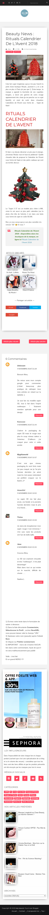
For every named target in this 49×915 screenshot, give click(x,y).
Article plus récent (11, 341)
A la (14, 792)
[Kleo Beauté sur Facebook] (14, 3)
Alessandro (9, 798)
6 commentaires (30, 49)
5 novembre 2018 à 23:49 (27, 520)
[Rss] (40, 778)
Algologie (26, 798)
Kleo (9, 49)
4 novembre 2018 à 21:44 (27, 425)
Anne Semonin (28, 802)
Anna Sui (17, 802)
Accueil (14, 911)
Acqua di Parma (32, 792)
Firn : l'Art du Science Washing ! (30, 859)
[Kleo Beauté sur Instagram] (9, 3)
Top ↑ (43, 911)
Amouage (34, 798)
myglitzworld (22, 454)
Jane (19, 544)
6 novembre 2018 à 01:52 (27, 547)
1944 (6, 792)
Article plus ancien (38, 341)
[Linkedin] (8, 778)
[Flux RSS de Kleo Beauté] (19, 3)
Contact (22, 911)
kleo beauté (20, 908)
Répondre (38, 415)
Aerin (20, 795)
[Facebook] (24, 778)
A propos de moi (33, 911)
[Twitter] (16, 778)
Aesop (26, 795)
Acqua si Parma (10, 795)
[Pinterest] (32, 778)
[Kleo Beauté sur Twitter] (11, 3)
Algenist (18, 798)
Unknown (21, 366)
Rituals (17, 52)
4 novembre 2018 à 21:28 (27, 369)
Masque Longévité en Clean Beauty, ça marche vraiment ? (31, 813)
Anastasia (8, 802)
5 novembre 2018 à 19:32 (27, 493)
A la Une (10, 52)
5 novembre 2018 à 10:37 (27, 457)
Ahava (33, 795)
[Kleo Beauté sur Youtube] (17, 3)
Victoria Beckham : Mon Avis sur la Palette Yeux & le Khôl (31, 844)
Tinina (20, 517)
